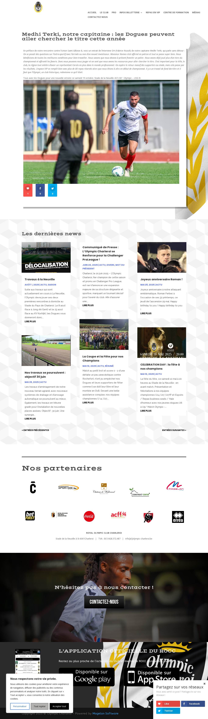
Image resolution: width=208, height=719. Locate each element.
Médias (196, 12)
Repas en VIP (153, 12)
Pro (114, 12)
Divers (110, 264)
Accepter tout (59, 706)
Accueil (92, 12)
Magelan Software (105, 713)
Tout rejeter (40, 706)
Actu (44, 284)
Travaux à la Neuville (40, 279)
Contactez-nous (104, 602)
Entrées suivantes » (174, 430)
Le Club (104, 12)
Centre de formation (176, 12)
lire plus (30, 321)
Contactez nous (98, 17)
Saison (52, 284)
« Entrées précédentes (35, 430)
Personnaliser (19, 706)
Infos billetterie (129, 12)
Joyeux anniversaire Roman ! (161, 279)
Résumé (109, 365)
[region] (39, 693)
